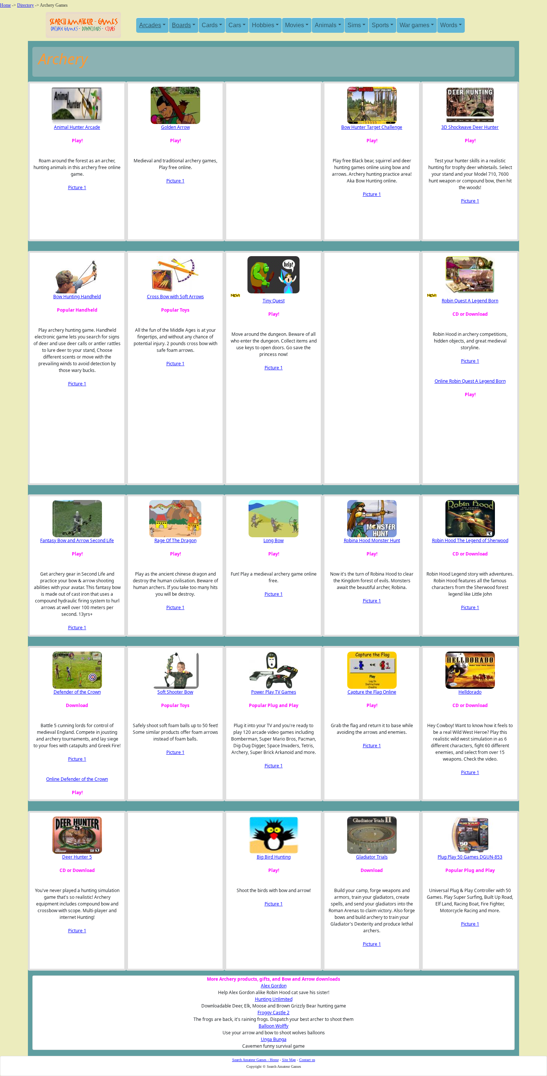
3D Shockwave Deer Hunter (470, 127)
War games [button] (414, 25)
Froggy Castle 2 (273, 1012)
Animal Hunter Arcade (77, 127)
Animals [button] (325, 25)
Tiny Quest (274, 300)
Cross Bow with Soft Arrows (175, 296)
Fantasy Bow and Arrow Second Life (77, 540)
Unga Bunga (274, 1039)
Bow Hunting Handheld (77, 296)
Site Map (289, 1060)
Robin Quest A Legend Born (470, 300)
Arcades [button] (150, 25)
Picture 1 (77, 187)
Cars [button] (234, 25)
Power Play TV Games (273, 692)
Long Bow (273, 540)
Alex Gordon (274, 986)
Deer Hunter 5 (77, 857)
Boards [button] (181, 25)
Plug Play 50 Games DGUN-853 (470, 857)
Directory (25, 5)
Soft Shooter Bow (175, 692)
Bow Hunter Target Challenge (371, 127)
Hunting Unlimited (273, 999)
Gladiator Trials (372, 857)
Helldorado (470, 692)
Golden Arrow (175, 127)
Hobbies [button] (263, 25)
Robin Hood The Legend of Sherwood (470, 540)
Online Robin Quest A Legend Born (470, 381)
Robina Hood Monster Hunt (372, 540)
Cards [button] (210, 25)
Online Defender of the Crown (77, 779)
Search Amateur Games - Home (255, 1060)
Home (5, 5)
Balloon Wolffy (273, 1026)
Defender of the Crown (77, 692)
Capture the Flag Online (372, 692)
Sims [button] (354, 25)
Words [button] (448, 25)
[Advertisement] (267, 161)
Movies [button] (294, 25)
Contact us (307, 1060)
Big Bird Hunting (274, 857)
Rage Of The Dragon (175, 540)
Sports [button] (380, 25)
